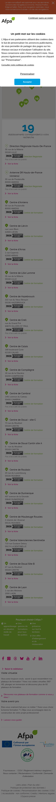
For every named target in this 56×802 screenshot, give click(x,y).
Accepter (27, 82)
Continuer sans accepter (40, 18)
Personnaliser (27, 74)
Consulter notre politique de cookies (17, 65)
